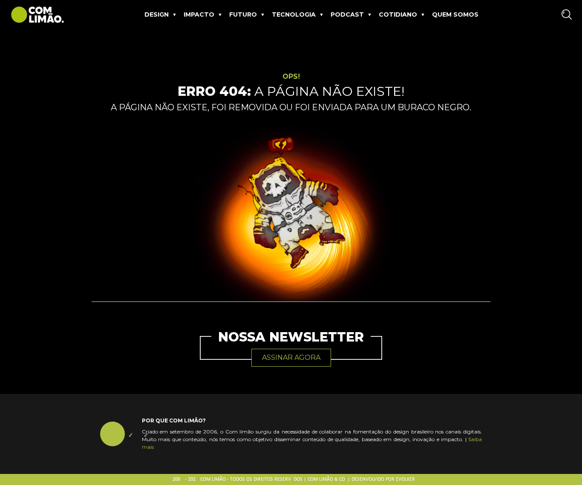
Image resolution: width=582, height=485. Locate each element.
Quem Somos (455, 14)
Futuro (243, 14)
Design (156, 14)
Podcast (347, 14)
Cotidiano (398, 14)
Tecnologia (294, 14)
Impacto (199, 14)
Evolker (405, 479)
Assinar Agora (291, 357)
